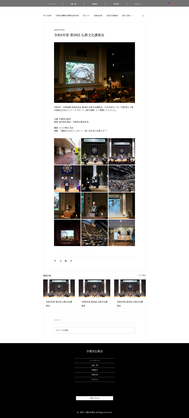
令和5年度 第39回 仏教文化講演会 (130, 304)
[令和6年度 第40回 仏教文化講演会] (94, 288)
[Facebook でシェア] (55, 261)
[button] (143, 15)
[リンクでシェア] (71, 261)
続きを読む (126, 15)
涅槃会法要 (98, 15)
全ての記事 (47, 15)
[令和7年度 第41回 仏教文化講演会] (59, 288)
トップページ (95, 360)
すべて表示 (142, 275)
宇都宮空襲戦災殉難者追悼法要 (67, 15)
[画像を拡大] (67, 151)
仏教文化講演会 (112, 15)
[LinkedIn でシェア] (66, 261)
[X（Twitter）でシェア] (60, 261)
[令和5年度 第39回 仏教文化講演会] (130, 288)
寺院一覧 (94, 365)
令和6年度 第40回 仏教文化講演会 (94, 304)
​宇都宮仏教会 (94, 351)
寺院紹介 (94, 370)
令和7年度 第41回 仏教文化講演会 (59, 304)
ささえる (94, 379)
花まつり (86, 15)
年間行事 (94, 375)
